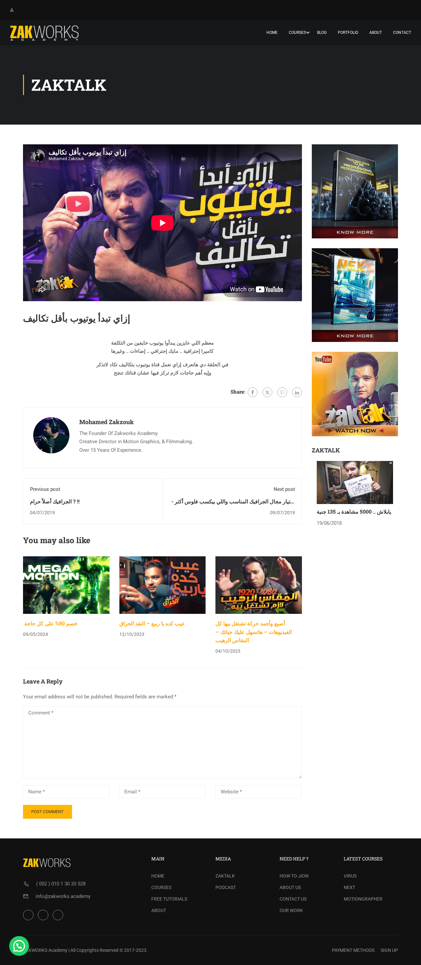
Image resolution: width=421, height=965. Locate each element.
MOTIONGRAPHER (363, 899)
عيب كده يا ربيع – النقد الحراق (152, 623)
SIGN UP (389, 950)
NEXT (349, 887)
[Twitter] (267, 392)
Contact (402, 32)
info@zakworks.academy (63, 896)
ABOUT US (290, 887)
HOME (157, 876)
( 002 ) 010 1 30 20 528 (61, 884)
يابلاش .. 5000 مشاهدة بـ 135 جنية (354, 511)
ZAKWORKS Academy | (46, 950)
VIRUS (350, 876)
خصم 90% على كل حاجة (50, 623)
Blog (322, 32)
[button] (19, 946)
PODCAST (225, 887)
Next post (284, 489)
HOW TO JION (294, 876)
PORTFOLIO (348, 32)
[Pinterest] (282, 392)
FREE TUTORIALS (169, 899)
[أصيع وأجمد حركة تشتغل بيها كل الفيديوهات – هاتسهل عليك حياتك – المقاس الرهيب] (258, 585)
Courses (297, 32)
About (375, 32)
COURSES (161, 887)
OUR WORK (291, 910)
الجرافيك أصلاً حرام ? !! (55, 501)
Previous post (45, 489)
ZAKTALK (225, 876)
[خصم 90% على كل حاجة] (66, 585)
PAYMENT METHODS (353, 950)
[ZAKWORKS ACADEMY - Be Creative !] (44, 33)
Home (272, 32)
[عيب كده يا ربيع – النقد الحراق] (162, 585)
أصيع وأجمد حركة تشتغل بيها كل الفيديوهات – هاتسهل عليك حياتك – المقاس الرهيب (253, 631)
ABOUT (158, 910)
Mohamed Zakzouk (106, 422)
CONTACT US (293, 899)
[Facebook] (253, 392)
